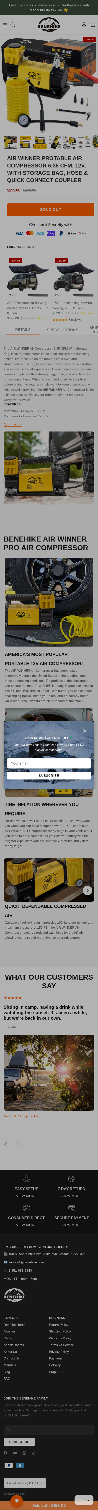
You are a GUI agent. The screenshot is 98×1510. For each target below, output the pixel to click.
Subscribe (49, 775)
